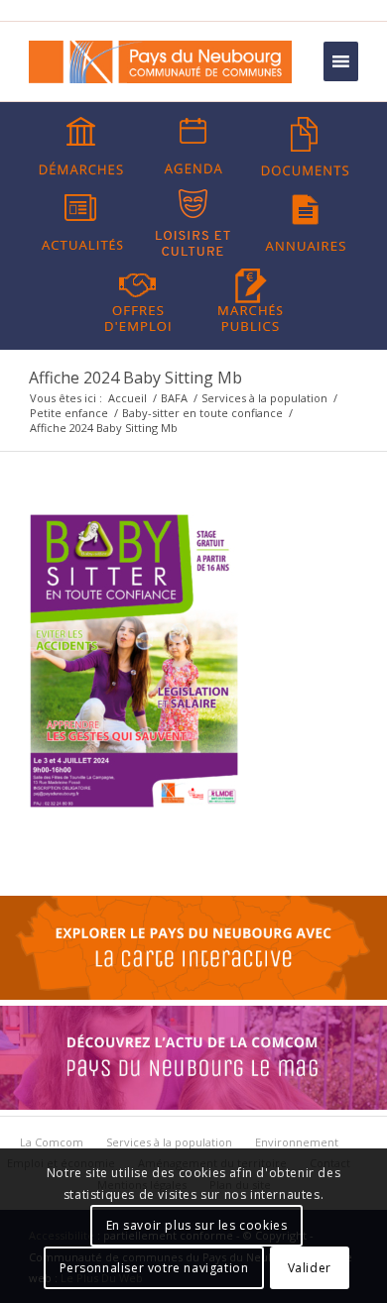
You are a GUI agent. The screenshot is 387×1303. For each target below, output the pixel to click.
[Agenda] (193, 146)
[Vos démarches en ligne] (81, 146)
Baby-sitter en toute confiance (202, 412)
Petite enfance (69, 412)
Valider (309, 1267)
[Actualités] (81, 223)
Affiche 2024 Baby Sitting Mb (135, 377)
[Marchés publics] (250, 298)
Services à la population (264, 397)
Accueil (127, 397)
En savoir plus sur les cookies (197, 1225)
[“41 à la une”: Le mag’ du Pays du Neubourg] (193, 1105)
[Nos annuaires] (305, 223)
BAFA (174, 397)
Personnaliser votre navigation (154, 1267)
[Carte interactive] (193, 995)
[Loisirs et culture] (193, 223)
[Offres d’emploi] (138, 298)
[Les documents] (305, 146)
